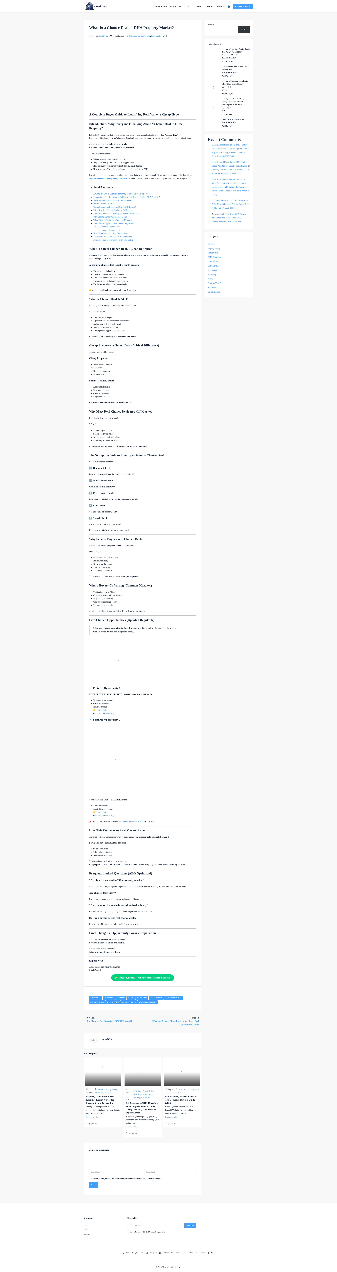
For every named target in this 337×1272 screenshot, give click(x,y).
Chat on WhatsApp (168, 653)
